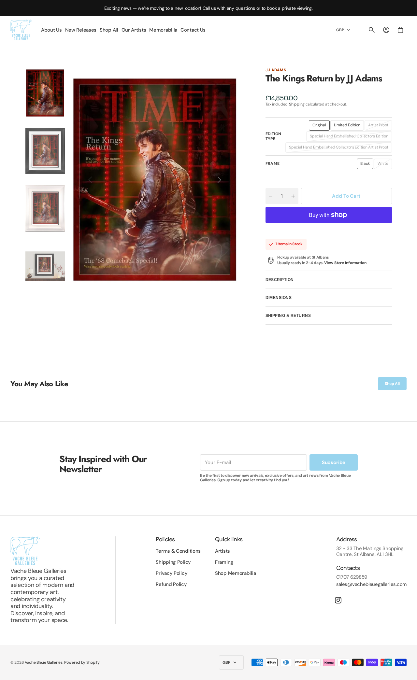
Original (321, 126)
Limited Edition (349, 126)
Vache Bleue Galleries (44, 662)
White (385, 165)
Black (366, 165)
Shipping (297, 104)
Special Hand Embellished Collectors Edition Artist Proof (338, 148)
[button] (372, 30)
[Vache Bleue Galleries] (21, 29)
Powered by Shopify (82, 662)
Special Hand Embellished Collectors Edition (349, 137)
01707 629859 (351, 577)
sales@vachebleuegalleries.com (371, 584)
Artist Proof (380, 126)
